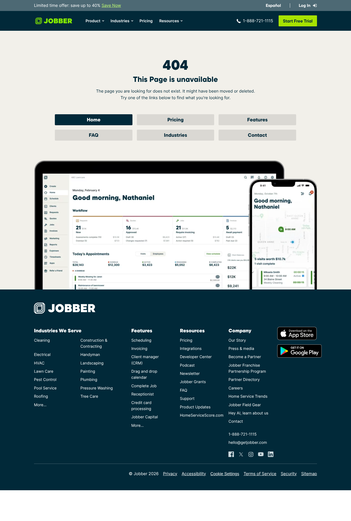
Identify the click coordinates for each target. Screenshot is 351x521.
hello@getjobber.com (247, 442)
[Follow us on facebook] (231, 454)
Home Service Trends (247, 396)
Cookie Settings (224, 474)
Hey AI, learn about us (248, 413)
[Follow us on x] (241, 454)
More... (40, 405)
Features (257, 119)
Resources (169, 21)
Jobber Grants (193, 382)
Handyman (90, 354)
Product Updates (195, 407)
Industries (120, 21)
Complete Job (144, 386)
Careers (235, 388)
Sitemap (309, 473)
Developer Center (196, 357)
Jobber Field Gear (244, 405)
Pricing (146, 21)
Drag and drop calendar (144, 374)
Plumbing (88, 379)
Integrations (191, 348)
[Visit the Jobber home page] (53, 21)
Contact (257, 135)
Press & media (241, 348)
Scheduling (141, 340)
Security (289, 473)
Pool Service (45, 388)
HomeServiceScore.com (200, 415)
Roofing (41, 396)
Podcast (187, 365)
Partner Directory (244, 379)
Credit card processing (141, 405)
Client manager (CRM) (145, 360)
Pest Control (45, 379)
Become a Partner (244, 357)
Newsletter (190, 373)
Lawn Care (43, 371)
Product (93, 21)
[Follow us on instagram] (251, 454)
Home (93, 119)
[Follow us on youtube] (261, 454)
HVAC (39, 363)
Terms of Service (260, 473)
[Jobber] (67, 308)
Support (187, 398)
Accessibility (194, 473)
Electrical (42, 354)
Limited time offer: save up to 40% (77, 5)
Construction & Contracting (93, 343)
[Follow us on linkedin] (270, 454)
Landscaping (91, 363)
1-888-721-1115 (258, 20)
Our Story (237, 340)
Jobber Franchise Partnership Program (247, 368)
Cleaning (42, 340)
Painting (87, 371)
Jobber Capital (144, 417)
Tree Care (89, 396)
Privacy (170, 473)
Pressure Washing (96, 388)
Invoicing (139, 348)
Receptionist (142, 394)
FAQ (93, 135)
